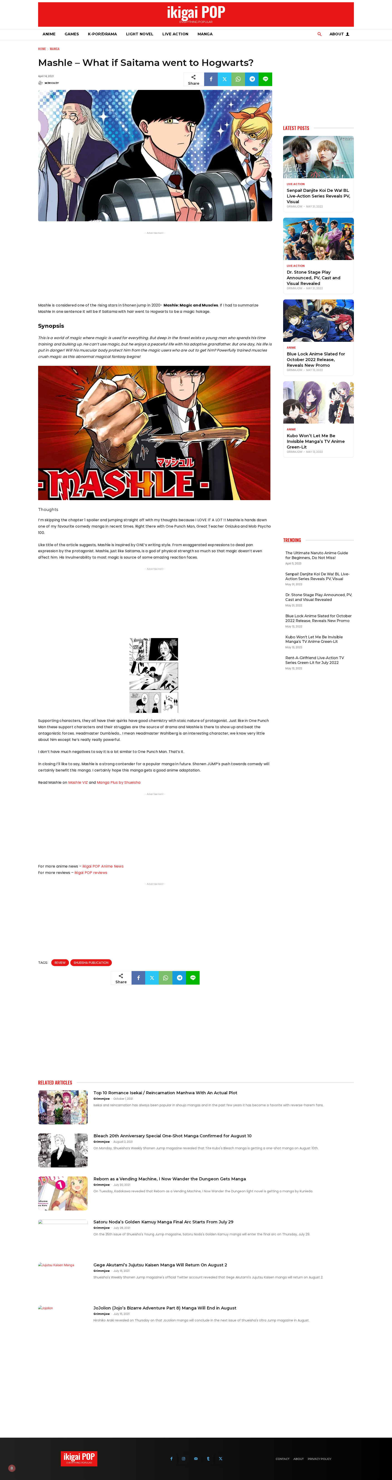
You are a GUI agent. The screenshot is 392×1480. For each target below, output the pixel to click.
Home (42, 48)
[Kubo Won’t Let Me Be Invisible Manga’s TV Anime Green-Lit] (318, 402)
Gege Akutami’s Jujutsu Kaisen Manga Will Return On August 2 (160, 1265)
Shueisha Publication (91, 962)
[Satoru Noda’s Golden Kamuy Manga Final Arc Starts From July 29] (63, 1236)
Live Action (296, 184)
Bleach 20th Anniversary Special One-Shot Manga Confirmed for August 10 (172, 1135)
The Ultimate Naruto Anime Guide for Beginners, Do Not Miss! (316, 555)
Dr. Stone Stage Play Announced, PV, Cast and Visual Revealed (314, 278)
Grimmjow (294, 206)
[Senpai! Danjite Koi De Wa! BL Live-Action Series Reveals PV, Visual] (318, 157)
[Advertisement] (155, 267)
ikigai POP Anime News (103, 866)
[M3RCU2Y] (41, 83)
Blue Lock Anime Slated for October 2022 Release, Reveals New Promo (316, 360)
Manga (55, 48)
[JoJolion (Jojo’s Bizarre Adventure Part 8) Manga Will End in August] (63, 1323)
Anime (291, 347)
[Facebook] (211, 79)
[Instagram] (184, 1459)
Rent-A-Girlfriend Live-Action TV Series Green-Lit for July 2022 (314, 660)
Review (60, 962)
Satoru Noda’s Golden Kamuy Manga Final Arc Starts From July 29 (163, 1222)
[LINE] (265, 79)
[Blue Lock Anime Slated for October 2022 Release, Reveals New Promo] (318, 320)
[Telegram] (252, 79)
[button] (319, 34)
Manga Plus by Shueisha (119, 782)
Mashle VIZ (78, 782)
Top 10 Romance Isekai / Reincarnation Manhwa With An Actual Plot (165, 1092)
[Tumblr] (208, 1459)
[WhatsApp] (238, 79)
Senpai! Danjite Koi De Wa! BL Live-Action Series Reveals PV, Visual (318, 196)
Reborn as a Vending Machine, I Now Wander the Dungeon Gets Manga (169, 1178)
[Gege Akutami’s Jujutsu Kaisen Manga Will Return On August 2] (63, 1280)
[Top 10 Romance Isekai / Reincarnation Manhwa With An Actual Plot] (63, 1107)
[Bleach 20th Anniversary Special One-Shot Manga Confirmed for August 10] (63, 1150)
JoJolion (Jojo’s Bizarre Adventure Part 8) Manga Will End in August (164, 1308)
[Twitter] (224, 79)
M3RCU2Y (52, 83)
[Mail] (196, 1459)
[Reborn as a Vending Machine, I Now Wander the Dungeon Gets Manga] (63, 1193)
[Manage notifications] (11, 1468)
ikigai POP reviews (91, 872)
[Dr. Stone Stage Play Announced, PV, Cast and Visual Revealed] (318, 239)
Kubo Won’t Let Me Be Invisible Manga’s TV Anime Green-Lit (316, 441)
